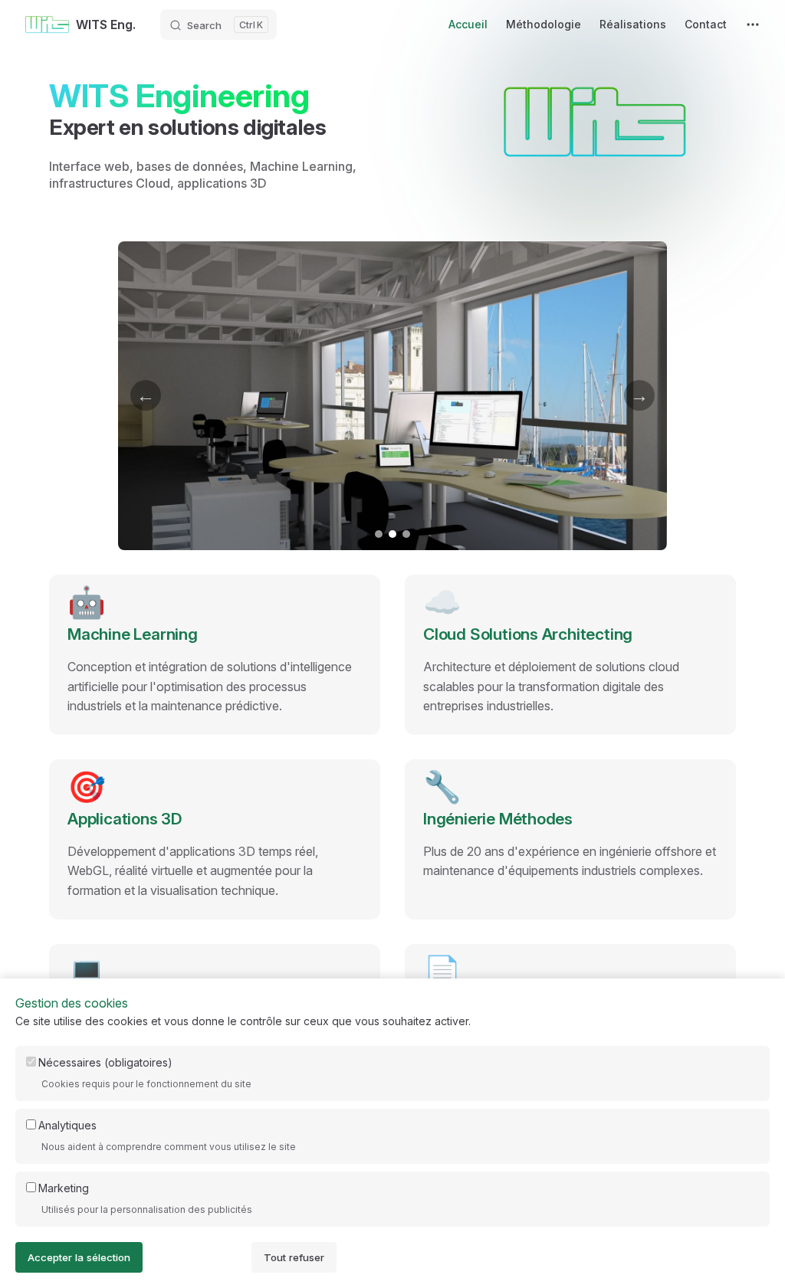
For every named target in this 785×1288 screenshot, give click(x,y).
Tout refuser (294, 1257)
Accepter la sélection (79, 1257)
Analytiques (67, 1125)
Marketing (63, 1188)
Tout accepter (197, 1257)
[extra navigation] (753, 24)
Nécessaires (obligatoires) (105, 1062)
